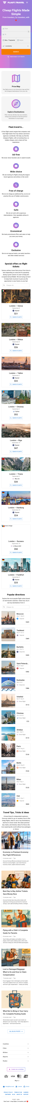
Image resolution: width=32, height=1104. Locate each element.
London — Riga (16, 440)
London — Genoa (16, 306)
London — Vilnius (16, 339)
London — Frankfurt (16, 575)
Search (16, 52)
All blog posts (14, 1031)
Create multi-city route (17, 56)
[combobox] (17, 28)
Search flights (17, 317)
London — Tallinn (16, 373)
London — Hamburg (16, 508)
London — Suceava (16, 541)
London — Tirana (16, 474)
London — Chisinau (16, 407)
